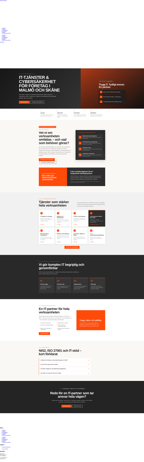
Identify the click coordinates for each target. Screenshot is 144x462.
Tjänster (3, 29)
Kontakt (3, 32)
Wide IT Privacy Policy (6, 33)
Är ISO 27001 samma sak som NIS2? (49, 364)
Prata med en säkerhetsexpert (48, 162)
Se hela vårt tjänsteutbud (72, 247)
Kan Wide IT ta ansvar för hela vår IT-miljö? (50, 373)
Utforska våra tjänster (37, 102)
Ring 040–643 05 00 (77, 406)
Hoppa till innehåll (3, 0)
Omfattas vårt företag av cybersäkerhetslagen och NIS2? (54, 360)
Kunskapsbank (5, 30)
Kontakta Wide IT (66, 406)
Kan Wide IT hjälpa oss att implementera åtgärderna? (53, 368)
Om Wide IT (4, 31)
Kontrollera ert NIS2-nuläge (46, 159)
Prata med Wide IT (24, 102)
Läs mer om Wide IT (44, 333)
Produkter (4, 28)
